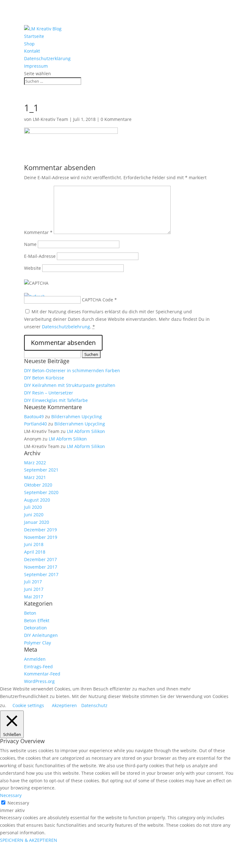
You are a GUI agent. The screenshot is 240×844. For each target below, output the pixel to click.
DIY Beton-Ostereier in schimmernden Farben (72, 370)
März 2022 (35, 463)
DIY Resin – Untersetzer (48, 393)
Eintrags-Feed (38, 666)
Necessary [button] (11, 795)
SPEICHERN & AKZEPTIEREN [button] (28, 840)
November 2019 (40, 537)
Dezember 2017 (40, 559)
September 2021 (41, 470)
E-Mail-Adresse (40, 256)
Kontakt (32, 51)
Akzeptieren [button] (64, 705)
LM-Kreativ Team (50, 119)
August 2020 (37, 500)
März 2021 (35, 477)
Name (30, 244)
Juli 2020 (33, 507)
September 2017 (41, 574)
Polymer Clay (37, 643)
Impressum (36, 66)
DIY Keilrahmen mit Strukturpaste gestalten (69, 385)
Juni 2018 (33, 544)
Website (32, 268)
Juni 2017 (33, 589)
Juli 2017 (33, 582)
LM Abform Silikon (86, 431)
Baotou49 (34, 416)
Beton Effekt (36, 620)
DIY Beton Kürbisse (44, 378)
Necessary (18, 803)
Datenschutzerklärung (47, 58)
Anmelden (35, 659)
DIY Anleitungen (41, 635)
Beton (30, 613)
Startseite (34, 36)
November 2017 (40, 567)
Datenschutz (94, 705)
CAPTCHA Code (97, 300)
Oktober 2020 (38, 485)
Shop (29, 44)
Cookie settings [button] (28, 705)
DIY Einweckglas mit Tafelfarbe (56, 400)
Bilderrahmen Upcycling (76, 416)
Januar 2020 (36, 522)
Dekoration (35, 628)
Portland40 (35, 424)
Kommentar (38, 232)
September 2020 (41, 492)
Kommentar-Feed (42, 674)
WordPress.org (39, 681)
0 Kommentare (116, 119)
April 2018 (34, 552)
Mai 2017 (33, 597)
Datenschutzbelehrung (66, 327)
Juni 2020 (33, 515)
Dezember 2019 (40, 530)
